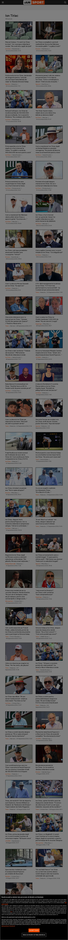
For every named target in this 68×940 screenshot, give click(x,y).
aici (11, 911)
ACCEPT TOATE (34, 930)
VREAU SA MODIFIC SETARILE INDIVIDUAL (34, 935)
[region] (34, 917)
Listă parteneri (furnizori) (8, 926)
